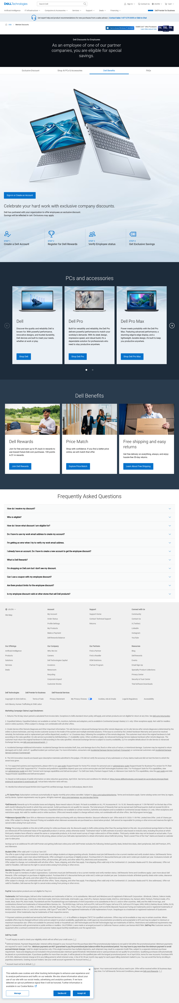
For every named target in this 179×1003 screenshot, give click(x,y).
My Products (52, 628)
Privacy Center (137, 674)
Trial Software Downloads (142, 684)
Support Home (95, 614)
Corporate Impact (54, 679)
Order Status (52, 619)
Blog (133, 651)
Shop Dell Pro (77, 356)
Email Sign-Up (137, 665)
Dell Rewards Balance (56, 638)
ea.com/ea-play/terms (89, 797)
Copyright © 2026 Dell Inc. (15, 699)
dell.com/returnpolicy (161, 716)
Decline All (62, 993)
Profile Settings (53, 623)
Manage (17, 993)
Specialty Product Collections (143, 670)
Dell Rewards (137, 656)
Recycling (51, 674)
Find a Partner (95, 651)
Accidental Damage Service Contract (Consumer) (110, 750)
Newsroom (51, 670)
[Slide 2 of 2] (92, 369)
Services (8, 665)
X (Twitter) (136, 623)
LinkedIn (135, 628)
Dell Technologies (12, 693)
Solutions (9, 660)
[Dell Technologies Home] (16, 4)
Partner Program (96, 665)
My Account (52, 614)
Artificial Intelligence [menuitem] (12, 10)
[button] (130, 4)
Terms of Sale (38, 699)
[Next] (172, 325)
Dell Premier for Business (165, 10)
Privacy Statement (57, 699)
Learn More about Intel (149, 29)
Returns (93, 623)
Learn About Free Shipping (138, 466)
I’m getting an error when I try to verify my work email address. (35, 542)
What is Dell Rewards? (17, 560)
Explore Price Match (78, 466)
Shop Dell (23, 356)
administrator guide (121, 766)
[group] (37, 325)
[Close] (90, 969)
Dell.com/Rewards (150, 971)
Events (134, 660)
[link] (144, 4)
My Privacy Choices (79, 699)
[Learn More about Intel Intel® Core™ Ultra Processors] (165, 28)
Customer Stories (54, 684)
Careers (50, 656)
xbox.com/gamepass (70, 797)
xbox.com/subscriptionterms (104, 795)
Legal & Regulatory (130, 699)
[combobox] (62, 4)
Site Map (8, 615)
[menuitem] (33, 11)
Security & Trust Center (141, 679)
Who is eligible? (14, 517)
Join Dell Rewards (20, 466)
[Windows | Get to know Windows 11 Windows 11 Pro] (120, 28)
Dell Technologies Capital (57, 660)
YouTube (135, 638)
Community (136, 614)
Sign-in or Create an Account (20, 195)
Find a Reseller (95, 656)
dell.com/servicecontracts (33, 742)
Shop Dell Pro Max (132, 356)
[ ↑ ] (45, 742)
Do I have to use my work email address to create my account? (36, 534)
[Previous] (7, 325)
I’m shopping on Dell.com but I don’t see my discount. (31, 568)
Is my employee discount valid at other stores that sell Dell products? (38, 594)
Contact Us (136, 619)
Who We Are (52, 651)
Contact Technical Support (100, 619)
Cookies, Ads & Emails (107, 699)
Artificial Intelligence (13, 651)
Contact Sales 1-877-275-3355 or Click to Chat (128, 18)
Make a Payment (54, 633)
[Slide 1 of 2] (86, 369)
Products (9, 656)
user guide (62, 766)
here (150, 812)
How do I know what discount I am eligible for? (28, 525)
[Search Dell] (85, 4)
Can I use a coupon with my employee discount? (29, 577)
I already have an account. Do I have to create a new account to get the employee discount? (49, 551)
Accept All (81, 993)
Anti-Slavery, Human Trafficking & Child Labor (23, 704)
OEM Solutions (95, 660)
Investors (51, 665)
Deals (7, 670)
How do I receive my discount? (21, 508)
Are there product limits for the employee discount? (30, 585)
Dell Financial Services (60, 693)
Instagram (136, 633)
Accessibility (149, 699)
